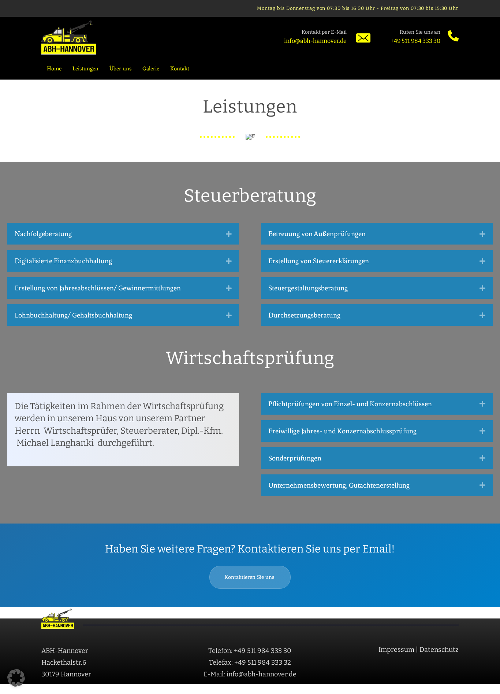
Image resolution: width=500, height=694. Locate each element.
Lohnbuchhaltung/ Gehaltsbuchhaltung (73, 315)
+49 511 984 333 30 (415, 40)
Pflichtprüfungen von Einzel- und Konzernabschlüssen (350, 404)
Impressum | (398, 650)
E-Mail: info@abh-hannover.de (250, 674)
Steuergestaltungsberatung (308, 288)
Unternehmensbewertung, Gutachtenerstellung (339, 485)
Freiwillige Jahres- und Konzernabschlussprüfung (342, 431)
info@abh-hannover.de (315, 40)
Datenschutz (439, 650)
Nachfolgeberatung (43, 234)
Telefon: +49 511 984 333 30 (249, 651)
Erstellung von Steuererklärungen (318, 261)
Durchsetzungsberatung (304, 315)
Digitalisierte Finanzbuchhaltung (63, 261)
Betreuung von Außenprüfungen (317, 234)
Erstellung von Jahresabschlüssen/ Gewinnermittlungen (98, 288)
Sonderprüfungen (294, 458)
